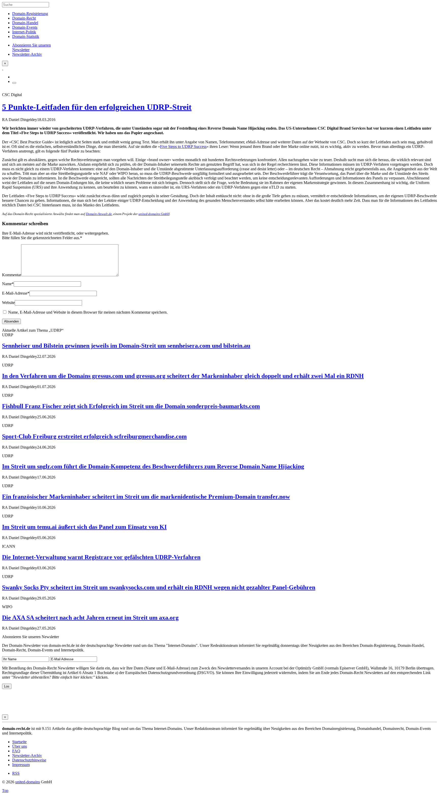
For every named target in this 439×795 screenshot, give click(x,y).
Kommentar (11, 275)
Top (5, 790)
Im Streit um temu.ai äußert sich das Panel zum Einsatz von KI (84, 527)
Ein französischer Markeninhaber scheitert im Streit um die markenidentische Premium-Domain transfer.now (146, 496)
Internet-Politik (24, 32)
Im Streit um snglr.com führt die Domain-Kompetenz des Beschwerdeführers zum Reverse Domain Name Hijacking (153, 466)
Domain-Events (24, 27)
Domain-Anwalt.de (99, 214)
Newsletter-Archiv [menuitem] (27, 54)
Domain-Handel (25, 23)
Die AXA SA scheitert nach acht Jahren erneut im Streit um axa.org (90, 617)
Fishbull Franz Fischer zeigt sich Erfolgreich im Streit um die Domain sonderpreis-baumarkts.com (131, 406)
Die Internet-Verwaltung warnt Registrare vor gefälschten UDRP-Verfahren (101, 557)
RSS (16, 773)
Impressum (21, 764)
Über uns (19, 746)
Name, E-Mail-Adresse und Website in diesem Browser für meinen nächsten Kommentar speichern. (88, 312)
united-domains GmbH (153, 214)
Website (8, 302)
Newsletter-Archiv (27, 755)
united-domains (27, 782)
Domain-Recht (24, 18)
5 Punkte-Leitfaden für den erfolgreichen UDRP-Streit (97, 107)
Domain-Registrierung (30, 13)
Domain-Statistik (25, 36)
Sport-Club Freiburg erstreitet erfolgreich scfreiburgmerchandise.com (94, 436)
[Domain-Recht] (2, 68)
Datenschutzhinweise (29, 760)
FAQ (16, 751)
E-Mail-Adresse (15, 293)
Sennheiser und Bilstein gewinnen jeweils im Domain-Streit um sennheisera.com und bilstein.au (126, 345)
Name (8, 284)
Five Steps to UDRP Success (183, 146)
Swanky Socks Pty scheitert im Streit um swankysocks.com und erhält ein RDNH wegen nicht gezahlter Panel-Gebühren (158, 587)
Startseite (19, 742)
